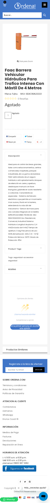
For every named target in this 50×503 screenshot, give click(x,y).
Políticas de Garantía (13, 393)
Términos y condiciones (14, 385)
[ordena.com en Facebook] (20, 482)
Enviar (38, 369)
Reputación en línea (13, 444)
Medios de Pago (11, 432)
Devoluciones (9, 440)
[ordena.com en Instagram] (30, 482)
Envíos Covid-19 (10, 419)
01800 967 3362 (20, 463)
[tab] (25, 156)
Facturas (7, 436)
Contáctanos (9, 407)
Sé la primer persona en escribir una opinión (25, 327)
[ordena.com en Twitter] (25, 482)
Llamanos (7, 411)
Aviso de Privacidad (12, 389)
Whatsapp (8, 415)
